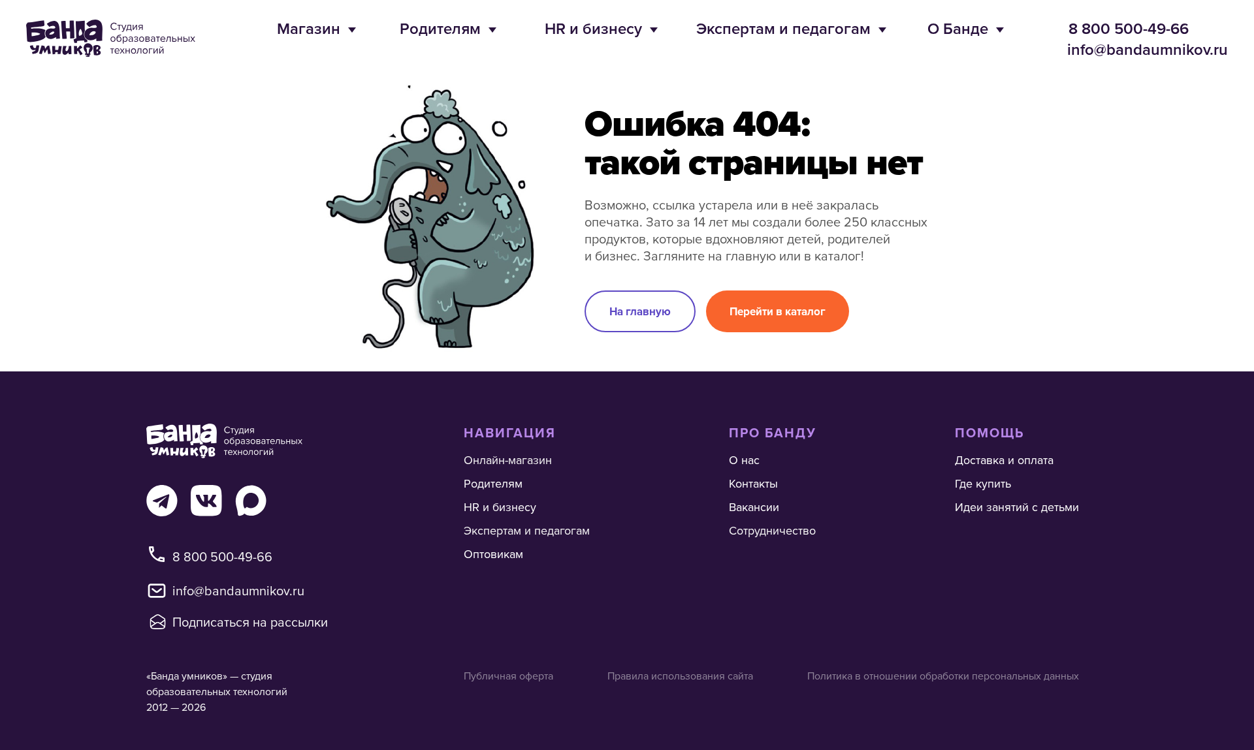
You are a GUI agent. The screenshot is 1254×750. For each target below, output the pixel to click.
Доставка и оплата (1004, 460)
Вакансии (754, 507)
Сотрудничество (772, 530)
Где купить (983, 483)
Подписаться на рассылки (250, 621)
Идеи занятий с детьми (1017, 507)
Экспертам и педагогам (783, 28)
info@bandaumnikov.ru (1147, 49)
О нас (744, 460)
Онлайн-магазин (508, 460)
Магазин (308, 28)
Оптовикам (493, 554)
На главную (640, 311)
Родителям (440, 28)
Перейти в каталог (778, 311)
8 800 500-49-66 (1129, 28)
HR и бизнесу (593, 28)
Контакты (753, 483)
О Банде (957, 28)
